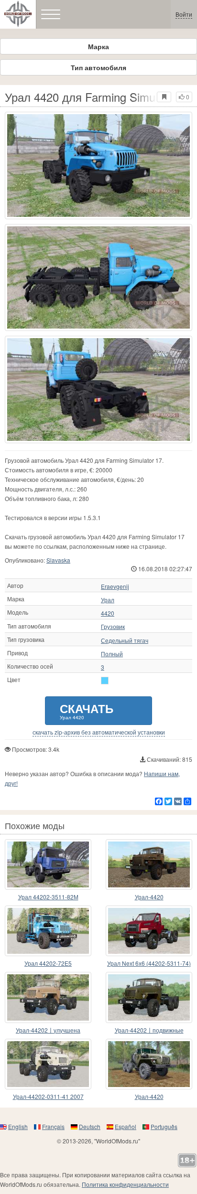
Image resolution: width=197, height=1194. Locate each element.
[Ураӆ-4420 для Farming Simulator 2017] (149, 864)
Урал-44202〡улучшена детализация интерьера (48, 1030)
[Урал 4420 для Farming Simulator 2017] (98, 165)
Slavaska (58, 560)
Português (164, 1126)
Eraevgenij (115, 586)
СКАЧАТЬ (86, 710)
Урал (107, 599)
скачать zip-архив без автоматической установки (99, 732)
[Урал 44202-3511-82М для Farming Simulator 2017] (48, 864)
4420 (107, 613)
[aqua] (105, 680)
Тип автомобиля (98, 67)
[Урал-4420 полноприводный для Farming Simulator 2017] (149, 1064)
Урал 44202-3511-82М (48, 897)
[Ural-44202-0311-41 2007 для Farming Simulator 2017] (48, 1064)
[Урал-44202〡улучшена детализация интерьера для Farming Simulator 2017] (48, 997)
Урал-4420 (149, 897)
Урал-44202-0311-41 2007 (48, 1096)
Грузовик (113, 626)
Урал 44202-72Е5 (48, 963)
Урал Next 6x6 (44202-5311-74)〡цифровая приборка (149, 963)
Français (53, 1126)
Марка (98, 46)
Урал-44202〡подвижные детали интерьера (149, 1030)
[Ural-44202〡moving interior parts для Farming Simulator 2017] (149, 997)
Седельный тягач (124, 640)
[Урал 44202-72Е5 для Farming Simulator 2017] (48, 931)
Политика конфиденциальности (125, 1184)
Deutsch (89, 1126)
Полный (112, 653)
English (18, 1126)
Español (125, 1126)
